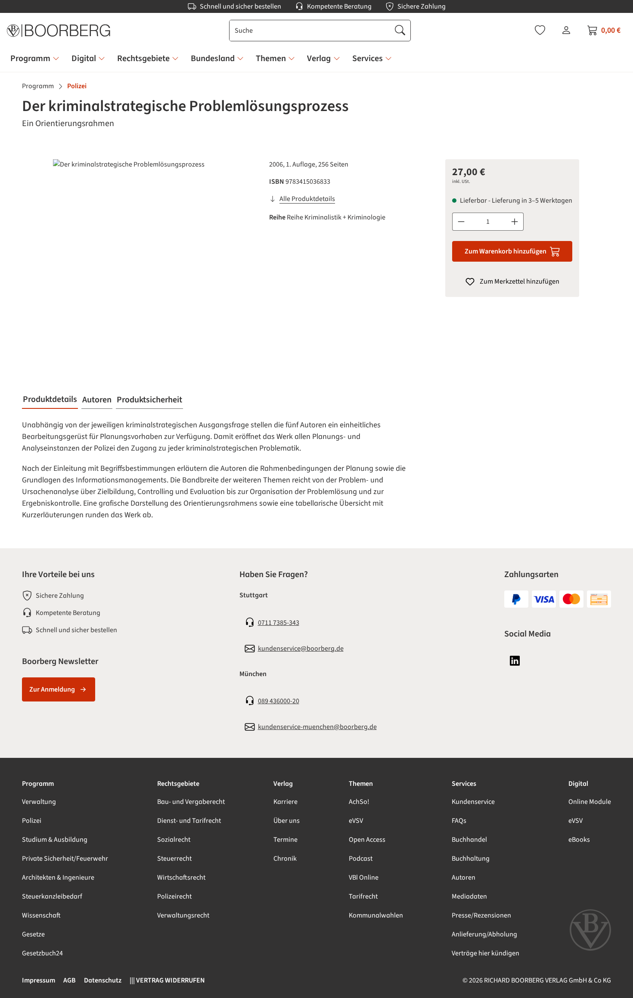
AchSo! (359, 801)
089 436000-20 (278, 701)
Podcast (360, 858)
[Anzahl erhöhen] (515, 222)
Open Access (367, 839)
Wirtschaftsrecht (181, 877)
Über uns (286, 820)
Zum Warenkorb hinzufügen (505, 251)
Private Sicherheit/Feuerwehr (65, 858)
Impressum (38, 980)
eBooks (579, 839)
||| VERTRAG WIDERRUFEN (167, 980)
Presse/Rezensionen (481, 915)
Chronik (285, 858)
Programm (38, 783)
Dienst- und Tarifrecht (189, 820)
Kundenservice (473, 801)
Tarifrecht (363, 896)
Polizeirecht (174, 896)
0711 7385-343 (278, 622)
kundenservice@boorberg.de (301, 648)
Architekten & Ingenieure (58, 877)
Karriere (285, 801)
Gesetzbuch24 (42, 953)
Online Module (589, 801)
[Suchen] (400, 30)
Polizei (31, 820)
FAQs (459, 820)
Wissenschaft (41, 915)
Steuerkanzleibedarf (52, 896)
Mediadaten (469, 896)
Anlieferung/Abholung (484, 934)
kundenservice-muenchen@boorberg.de (317, 727)
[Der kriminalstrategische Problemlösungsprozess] (140, 251)
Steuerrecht (174, 858)
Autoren (463, 877)
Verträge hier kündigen (485, 953)
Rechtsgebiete (178, 783)
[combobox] (310, 30)
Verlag (283, 783)
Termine (285, 839)
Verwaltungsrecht (183, 915)
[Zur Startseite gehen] (58, 30)
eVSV (356, 820)
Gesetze (33, 934)
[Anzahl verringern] (461, 222)
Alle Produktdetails (307, 199)
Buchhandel (469, 839)
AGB (69, 980)
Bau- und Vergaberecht (191, 801)
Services (464, 783)
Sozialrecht (173, 839)
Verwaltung (39, 801)
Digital (578, 783)
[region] (140, 251)
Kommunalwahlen (376, 915)
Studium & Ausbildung (54, 839)
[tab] (50, 400)
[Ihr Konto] (566, 30)
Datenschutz (102, 980)
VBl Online (364, 877)
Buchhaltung (471, 858)
